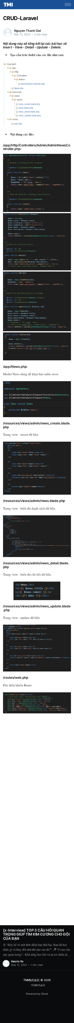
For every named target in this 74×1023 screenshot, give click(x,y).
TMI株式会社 (31, 980)
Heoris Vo (17, 961)
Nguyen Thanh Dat (27, 31)
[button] (68, 4)
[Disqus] (37, 766)
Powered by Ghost (37, 993)
